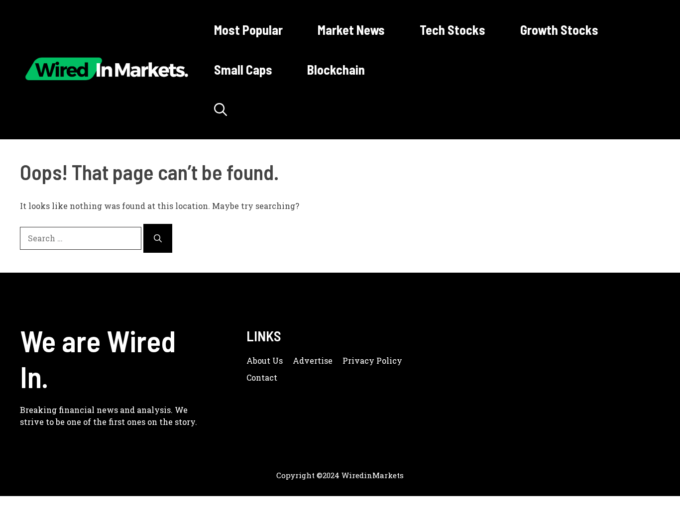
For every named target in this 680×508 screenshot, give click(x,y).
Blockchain (336, 69)
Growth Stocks (559, 29)
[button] (220, 109)
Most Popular (248, 29)
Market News (351, 29)
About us (264, 360)
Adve (303, 360)
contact (261, 377)
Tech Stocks (452, 29)
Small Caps (243, 69)
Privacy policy (372, 360)
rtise (323, 360)
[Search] (157, 238)
